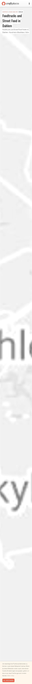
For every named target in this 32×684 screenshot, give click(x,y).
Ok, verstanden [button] (8, 680)
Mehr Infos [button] (10, 675)
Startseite (5, 12)
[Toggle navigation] (29, 3)
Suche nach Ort (13, 12)
